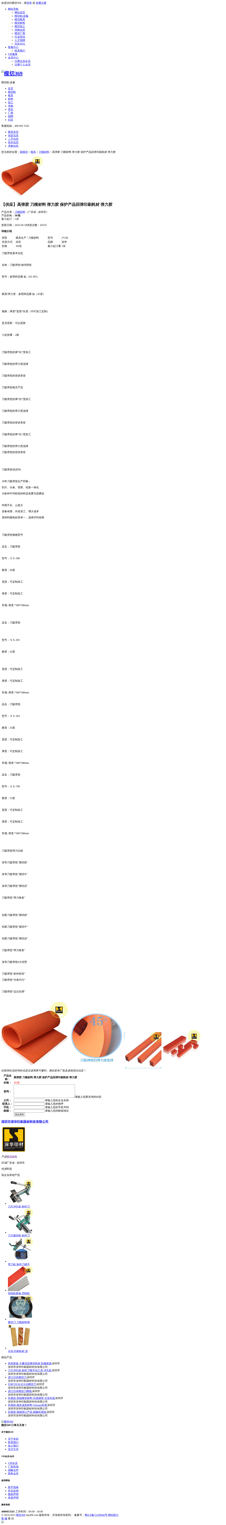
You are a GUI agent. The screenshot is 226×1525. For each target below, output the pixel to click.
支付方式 (13, 1449)
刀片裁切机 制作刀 (19, 1235)
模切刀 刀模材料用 (19, 1322)
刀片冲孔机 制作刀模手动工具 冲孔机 (30, 1370)
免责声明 (13, 1497)
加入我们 (13, 1445)
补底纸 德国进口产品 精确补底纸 (27, 1412)
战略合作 (13, 1470)
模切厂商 (20, 33)
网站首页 (20, 12)
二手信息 (13, 139)
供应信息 (13, 135)
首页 (10, 88)
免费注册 (41, 2)
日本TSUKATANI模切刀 (22, 1384)
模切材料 (20, 22)
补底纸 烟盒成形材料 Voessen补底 (27, 1405)
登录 (29, 2)
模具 (10, 95)
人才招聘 (20, 40)
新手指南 (13, 1487)
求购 (10, 105)
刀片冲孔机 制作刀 (19, 1206)
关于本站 (13, 1438)
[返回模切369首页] (12, 73)
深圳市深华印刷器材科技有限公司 (24, 1121)
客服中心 (13, 47)
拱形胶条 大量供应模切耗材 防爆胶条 (30, 1363)
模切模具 (20, 19)
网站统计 (113, 1515)
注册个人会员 (22, 64)
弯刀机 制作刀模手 (19, 1264)
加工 (10, 102)
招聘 (10, 116)
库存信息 (13, 142)
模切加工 (20, 26)
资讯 (10, 109)
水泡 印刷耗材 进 (18, 1351)
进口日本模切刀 (17, 1377)
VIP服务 (13, 54)
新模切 (24, 152)
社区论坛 (20, 43)
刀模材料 (44, 152)
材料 (10, 99)
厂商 (10, 112)
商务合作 (13, 1473)
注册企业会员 (22, 61)
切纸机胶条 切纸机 (19, 1293)
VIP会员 (13, 1463)
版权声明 (13, 1494)
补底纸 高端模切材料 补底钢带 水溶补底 (31, 1398)
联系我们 (20, 50)
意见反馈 (13, 1490)
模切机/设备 (21, 16)
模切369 (20, 1515)
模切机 (12, 92)
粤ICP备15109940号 (96, 1515)
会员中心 (13, 57)
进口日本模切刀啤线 (20, 1391)
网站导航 (13, 9)
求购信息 (20, 29)
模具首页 (13, 132)
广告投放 (13, 1466)
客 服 (4, 1518)
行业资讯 (20, 36)
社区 (10, 119)
